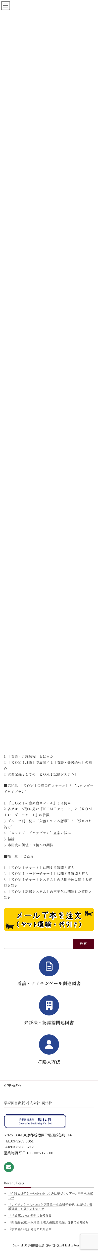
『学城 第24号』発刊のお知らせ (30, 1229)
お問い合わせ (13, 1085)
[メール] (9, 1167)
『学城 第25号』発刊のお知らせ (30, 1215)
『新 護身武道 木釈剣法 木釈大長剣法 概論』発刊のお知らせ (48, 1222)
